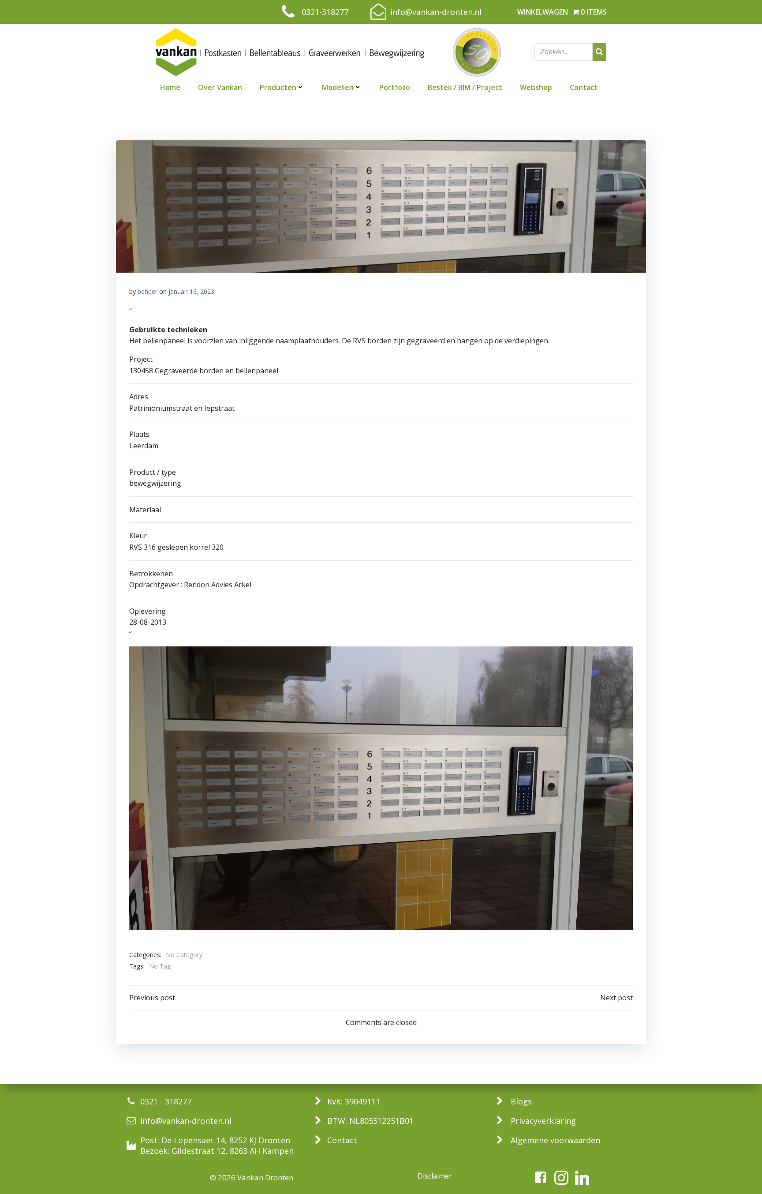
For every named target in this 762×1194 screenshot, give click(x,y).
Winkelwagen (542, 12)
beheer (147, 291)
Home (170, 87)
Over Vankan (220, 87)
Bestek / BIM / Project (465, 87)
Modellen (338, 87)
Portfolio (394, 87)
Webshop (536, 87)
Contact (584, 87)
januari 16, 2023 (191, 291)
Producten (278, 87)
